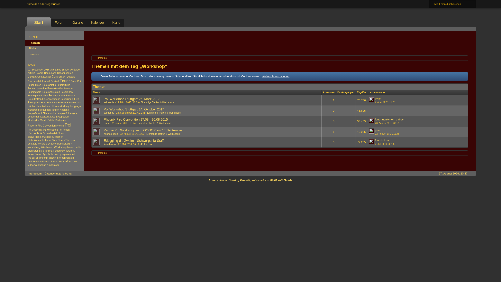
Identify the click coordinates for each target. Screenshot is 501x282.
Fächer (32, 106)
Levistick (45, 116)
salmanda (109, 102)
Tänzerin (70, 140)
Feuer (65, 81)
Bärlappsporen (65, 73)
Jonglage (75, 106)
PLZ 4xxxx (146, 144)
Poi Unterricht (35, 129)
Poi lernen (64, 129)
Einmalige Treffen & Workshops (157, 102)
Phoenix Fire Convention (42, 125)
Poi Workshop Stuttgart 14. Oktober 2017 (134, 109)
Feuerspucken (57, 95)
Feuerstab (71, 95)
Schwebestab (50, 133)
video (31, 165)
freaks (31, 154)
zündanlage (53, 165)
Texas (61, 140)
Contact (32, 76)
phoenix (43, 157)
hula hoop (53, 154)
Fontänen (52, 102)
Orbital (51, 120)
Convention (59, 76)
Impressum (35, 173)
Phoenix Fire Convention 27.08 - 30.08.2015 (136, 119)
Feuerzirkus (67, 99)
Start (38, 22)
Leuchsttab (34, 116)
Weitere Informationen (275, 76)
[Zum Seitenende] (472, 29)
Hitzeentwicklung (60, 106)
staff (65, 161)
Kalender (97, 22)
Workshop (60, 147)
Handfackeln (43, 106)
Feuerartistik (49, 84)
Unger (107, 123)
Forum (59, 22)
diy (40, 150)
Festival (55, 81)
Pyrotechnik (35, 133)
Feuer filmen (34, 85)
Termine (34, 54)
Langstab (73, 113)
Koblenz (64, 109)
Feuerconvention (37, 88)
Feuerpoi (68, 88)
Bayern (39, 73)
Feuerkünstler (55, 88)
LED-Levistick (48, 113)
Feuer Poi (75, 81)
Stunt (55, 140)
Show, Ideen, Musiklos (39, 137)
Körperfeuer (34, 113)
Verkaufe (32, 143)
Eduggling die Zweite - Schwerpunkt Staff (134, 141)
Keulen (55, 109)
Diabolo (71, 76)
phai (377, 130)
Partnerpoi (61, 120)
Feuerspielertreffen (38, 95)
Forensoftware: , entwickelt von (250, 180)
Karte (116, 22)
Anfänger (75, 69)
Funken (62, 102)
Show (61, 133)
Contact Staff (44, 76)
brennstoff (33, 150)
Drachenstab (34, 81)
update (73, 161)
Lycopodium (62, 116)
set (60, 161)
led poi (31, 157)
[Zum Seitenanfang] (472, 173)
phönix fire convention (61, 157)
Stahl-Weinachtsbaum (39, 140)
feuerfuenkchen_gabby (389, 119)
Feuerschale (34, 92)
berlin (78, 147)
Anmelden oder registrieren (43, 3)
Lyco (52, 116)
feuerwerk (59, 150)
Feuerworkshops (51, 99)
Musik (43, 120)
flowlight (70, 150)
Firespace (34, 102)
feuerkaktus (110, 144)
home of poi (41, 154)
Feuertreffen (34, 99)
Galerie (77, 22)
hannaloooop (111, 134)
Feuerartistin (63, 85)
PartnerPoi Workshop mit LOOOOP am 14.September (143, 130)
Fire (76, 99)
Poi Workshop (50, 129)
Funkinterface (74, 102)
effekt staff (48, 150)
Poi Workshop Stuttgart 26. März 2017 (132, 99)
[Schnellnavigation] (466, 29)
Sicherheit (57, 137)
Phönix (60, 125)
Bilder (32, 48)
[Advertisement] (280, 43)
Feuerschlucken (51, 91)
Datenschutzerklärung (58, 173)
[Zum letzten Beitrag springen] (371, 99)
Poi (68, 124)
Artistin (31, 73)
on (37, 157)
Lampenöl (62, 113)
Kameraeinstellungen (39, 109)
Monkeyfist (33, 120)
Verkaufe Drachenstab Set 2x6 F (55, 143)
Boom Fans (50, 73)
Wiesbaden (47, 147)
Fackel (46, 81)
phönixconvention (37, 161)
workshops (40, 165)
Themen (34, 42)
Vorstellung (34, 147)
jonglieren (65, 154)
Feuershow (67, 91)
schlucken (53, 161)
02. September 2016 (39, 69)
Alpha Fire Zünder (59, 69)
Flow (43, 102)
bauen (70, 147)
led (73, 154)
